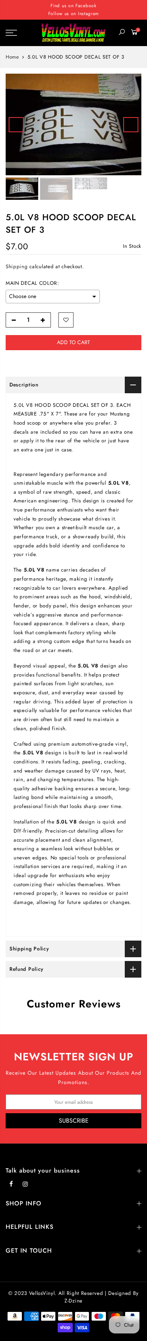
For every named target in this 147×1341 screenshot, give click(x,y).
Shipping (17, 266)
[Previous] (16, 124)
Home (12, 57)
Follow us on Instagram (73, 13)
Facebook (85, 5)
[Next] (130, 124)
